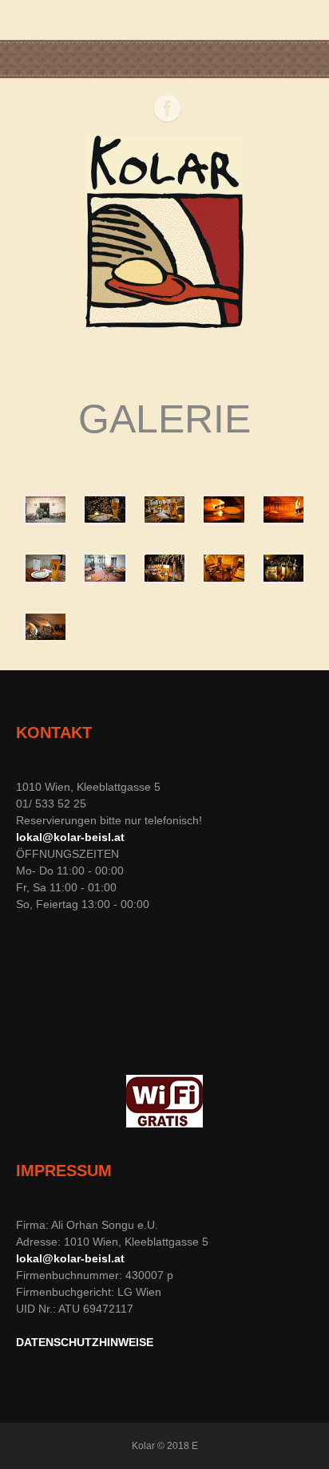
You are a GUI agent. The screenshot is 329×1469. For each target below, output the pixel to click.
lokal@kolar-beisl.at (70, 837)
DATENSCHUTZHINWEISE (84, 1342)
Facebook (167, 108)
